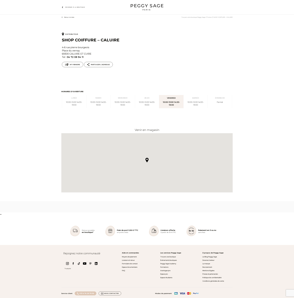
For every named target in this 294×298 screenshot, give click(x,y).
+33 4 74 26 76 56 (86, 293)
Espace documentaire (129, 267)
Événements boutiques (168, 260)
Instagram (67, 263)
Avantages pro (165, 270)
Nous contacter (111, 293)
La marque (206, 264)
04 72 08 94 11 (75, 57)
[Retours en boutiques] (75, 236)
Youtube (84, 263)
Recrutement (207, 267)
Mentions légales (208, 270)
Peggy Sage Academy (168, 264)
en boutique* (87, 232)
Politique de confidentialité (212, 277)
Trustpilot (68, 268)
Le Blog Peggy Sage (209, 257)
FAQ (123, 270)
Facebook (73, 263)
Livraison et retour (128, 260)
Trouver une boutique (168, 257)
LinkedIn (96, 263)
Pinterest (90, 263)
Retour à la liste (69, 17)
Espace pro (164, 274)
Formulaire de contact (130, 264)
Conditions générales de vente (213, 281)
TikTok (79, 263)
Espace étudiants (166, 277)
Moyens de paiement (129, 257)
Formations (164, 267)
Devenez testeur (208, 260)
